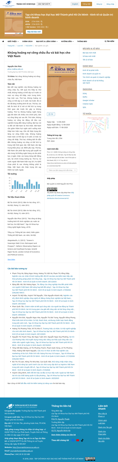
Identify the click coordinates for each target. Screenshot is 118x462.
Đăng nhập (110, 4)
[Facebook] (73, 440)
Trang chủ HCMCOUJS (25, 4)
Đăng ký (99, 4)
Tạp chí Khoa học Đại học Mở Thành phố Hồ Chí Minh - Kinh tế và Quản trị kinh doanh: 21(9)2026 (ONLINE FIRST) (41, 290)
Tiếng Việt (86, 4)
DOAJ (85, 93)
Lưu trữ (20, 46)
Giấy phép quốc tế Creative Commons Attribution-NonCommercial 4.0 (60, 195)
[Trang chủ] (3, 41)
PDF (51, 114)
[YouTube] (77, 440)
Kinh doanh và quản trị (92, 74)
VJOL (84, 107)
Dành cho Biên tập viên (104, 439)
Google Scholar (88, 100)
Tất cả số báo (88, 60)
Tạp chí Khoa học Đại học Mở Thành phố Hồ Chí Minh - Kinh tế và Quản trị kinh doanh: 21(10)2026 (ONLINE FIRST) (43, 356)
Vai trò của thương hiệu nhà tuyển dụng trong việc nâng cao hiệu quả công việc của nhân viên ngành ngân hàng (43, 339)
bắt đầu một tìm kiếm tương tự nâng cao (36, 383)
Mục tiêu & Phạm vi (102, 414)
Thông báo (82, 41)
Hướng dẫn (66, 41)
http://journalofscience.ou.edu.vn (26, 447)
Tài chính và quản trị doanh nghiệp (96, 77)
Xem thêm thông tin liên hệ (63, 434)
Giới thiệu (12, 41)
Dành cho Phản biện (102, 432)
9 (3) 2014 (29, 46)
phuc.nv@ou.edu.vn (15, 69)
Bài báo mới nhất (89, 53)
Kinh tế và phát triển (91, 70)
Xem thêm (11, 259)
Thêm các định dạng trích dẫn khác (60, 170)
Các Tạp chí (44, 4)
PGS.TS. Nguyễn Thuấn (60, 419)
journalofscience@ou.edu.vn (21, 451)
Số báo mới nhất (89, 56)
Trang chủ (11, 46)
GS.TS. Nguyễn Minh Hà (60, 430)
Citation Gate (88, 104)
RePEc (85, 97)
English (75, 4)
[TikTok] (82, 440)
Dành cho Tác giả (105, 427)
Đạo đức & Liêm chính (46, 41)
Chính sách (27, 41)
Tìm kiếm (110, 41)
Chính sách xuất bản (102, 421)
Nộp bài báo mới (34, 32)
